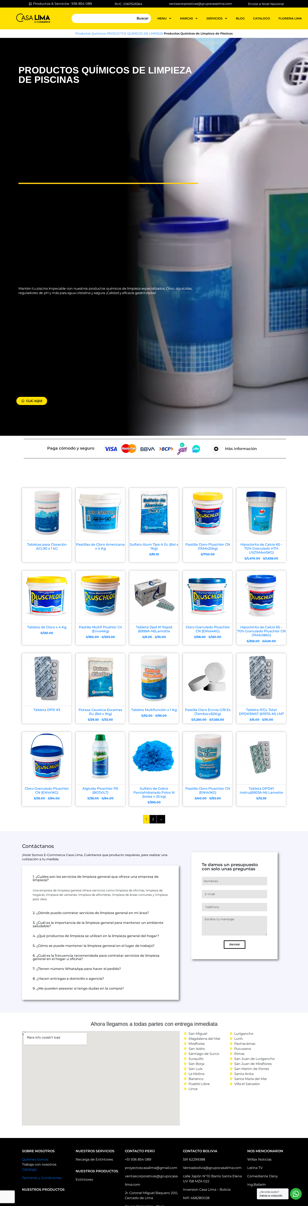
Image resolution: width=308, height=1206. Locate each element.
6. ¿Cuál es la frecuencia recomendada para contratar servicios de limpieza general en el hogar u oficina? (96, 957)
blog (240, 18)
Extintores (84, 1180)
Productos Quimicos (90, 33)
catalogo (261, 18)
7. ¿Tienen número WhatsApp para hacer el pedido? (77, 969)
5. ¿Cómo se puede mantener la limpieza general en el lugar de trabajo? (93, 946)
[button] (100, 878)
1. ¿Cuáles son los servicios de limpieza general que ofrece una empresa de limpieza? (96, 878)
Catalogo (29, 1169)
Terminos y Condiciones (42, 1178)
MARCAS (186, 18)
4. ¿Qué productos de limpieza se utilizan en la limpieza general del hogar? (96, 936)
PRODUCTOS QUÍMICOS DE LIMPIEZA (135, 33)
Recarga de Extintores (94, 1159)
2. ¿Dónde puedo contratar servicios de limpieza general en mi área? (91, 913)
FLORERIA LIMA (290, 18)
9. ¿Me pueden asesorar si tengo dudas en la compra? (78, 988)
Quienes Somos (35, 1159)
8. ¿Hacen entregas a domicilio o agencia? (68, 979)
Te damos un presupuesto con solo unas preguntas (230, 867)
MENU (162, 18)
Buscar (143, 18)
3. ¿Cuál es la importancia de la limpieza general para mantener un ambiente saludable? (98, 924)
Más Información (241, 448)
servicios (214, 18)
